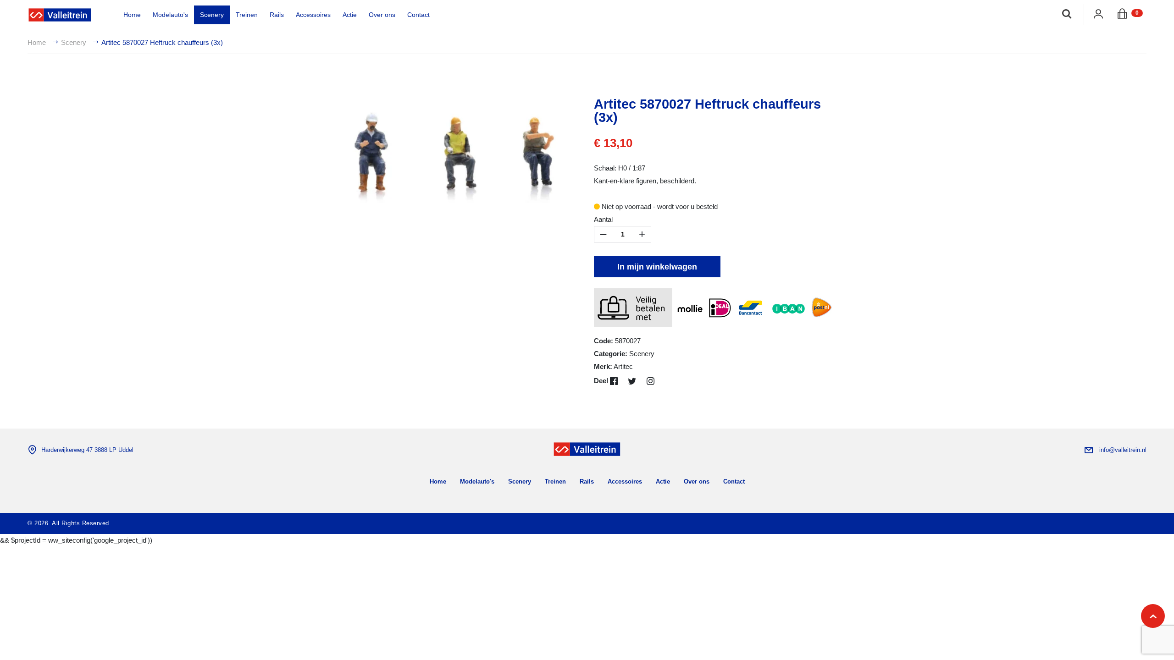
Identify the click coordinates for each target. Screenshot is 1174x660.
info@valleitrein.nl (1122, 449)
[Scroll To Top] (1153, 616)
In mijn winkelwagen (657, 266)
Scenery (212, 14)
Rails (277, 14)
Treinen (247, 14)
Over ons (382, 14)
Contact (418, 14)
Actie (350, 14)
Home (132, 14)
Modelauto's (170, 14)
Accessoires (313, 14)
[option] (456, 153)
